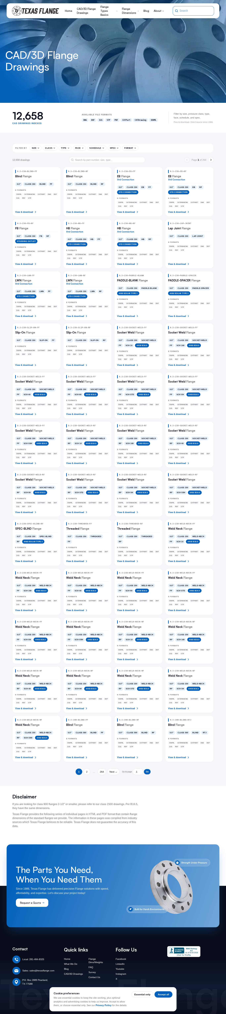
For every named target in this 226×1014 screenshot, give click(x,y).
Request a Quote (30, 902)
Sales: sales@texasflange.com (38, 970)
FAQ (91, 967)
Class (48, 148)
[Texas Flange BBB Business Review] (183, 951)
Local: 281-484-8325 (33, 959)
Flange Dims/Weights (96, 961)
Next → (113, 771)
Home (68, 10)
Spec (113, 148)
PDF (116, 120)
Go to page (127, 772)
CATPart (126, 120)
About (157, 10)
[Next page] (211, 160)
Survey (92, 972)
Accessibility (207, 1000)
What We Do (70, 964)
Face (78, 148)
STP (108, 120)
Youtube (120, 969)
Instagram (121, 974)
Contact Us (94, 977)
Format (128, 148)
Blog (146, 10)
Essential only (142, 994)
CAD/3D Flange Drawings (86, 10)
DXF (93, 120)
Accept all (163, 994)
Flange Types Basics (104, 10)
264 (102, 771)
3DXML (153, 120)
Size (34, 148)
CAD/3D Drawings (73, 974)
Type (63, 148)
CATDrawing (140, 120)
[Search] (176, 10)
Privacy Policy (104, 1005)
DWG (85, 120)
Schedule (95, 148)
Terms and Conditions (185, 1000)
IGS (100, 120)
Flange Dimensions (129, 10)
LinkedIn (120, 964)
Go (147, 772)
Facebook (121, 959)
